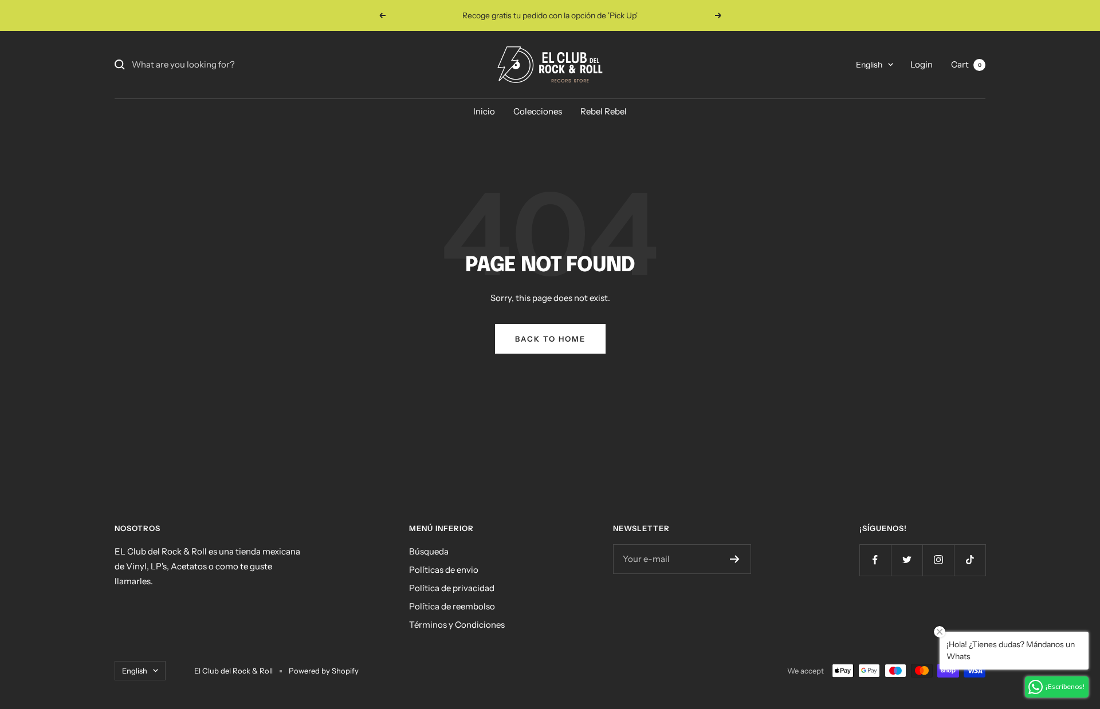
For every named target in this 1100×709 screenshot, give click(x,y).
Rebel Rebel (603, 111)
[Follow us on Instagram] (938, 560)
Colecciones (537, 111)
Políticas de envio (443, 569)
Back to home (550, 338)
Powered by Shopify (324, 670)
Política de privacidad (451, 588)
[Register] (735, 559)
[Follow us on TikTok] (969, 560)
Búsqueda (429, 551)
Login (921, 64)
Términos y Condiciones (457, 624)
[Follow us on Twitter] (906, 560)
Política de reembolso (452, 606)
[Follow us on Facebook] (875, 560)
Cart (966, 64)
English (869, 65)
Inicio (484, 111)
